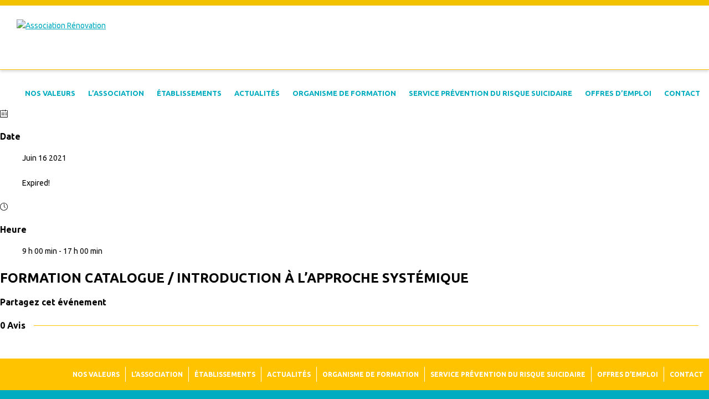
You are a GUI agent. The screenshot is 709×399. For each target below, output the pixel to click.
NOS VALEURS (50, 93)
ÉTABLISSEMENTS (189, 93)
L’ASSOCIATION (116, 93)
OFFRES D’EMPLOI (618, 93)
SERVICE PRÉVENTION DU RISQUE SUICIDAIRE (490, 93)
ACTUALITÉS (257, 93)
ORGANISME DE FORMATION (344, 93)
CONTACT (682, 93)
